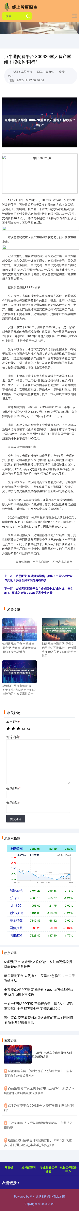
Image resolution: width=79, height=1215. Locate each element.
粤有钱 (9, 1167)
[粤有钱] (21, 7)
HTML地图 (58, 1196)
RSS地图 (45, 1196)
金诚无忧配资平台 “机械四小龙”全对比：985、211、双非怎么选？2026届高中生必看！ (39, 590)
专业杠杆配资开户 (68, 1169)
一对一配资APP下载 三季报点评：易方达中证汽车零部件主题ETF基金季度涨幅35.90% (38, 1006)
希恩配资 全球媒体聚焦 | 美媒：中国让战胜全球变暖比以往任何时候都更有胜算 (38, 578)
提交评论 (15, 819)
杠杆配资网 (28, 1167)
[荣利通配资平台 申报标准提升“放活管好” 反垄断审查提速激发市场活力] (19, 629)
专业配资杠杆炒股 (48, 1169)
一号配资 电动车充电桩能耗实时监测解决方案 (52, 1054)
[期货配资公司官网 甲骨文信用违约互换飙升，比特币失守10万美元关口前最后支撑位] (59, 629)
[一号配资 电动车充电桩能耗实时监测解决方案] (18, 1054)
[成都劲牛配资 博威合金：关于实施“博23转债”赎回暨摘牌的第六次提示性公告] (19, 671)
